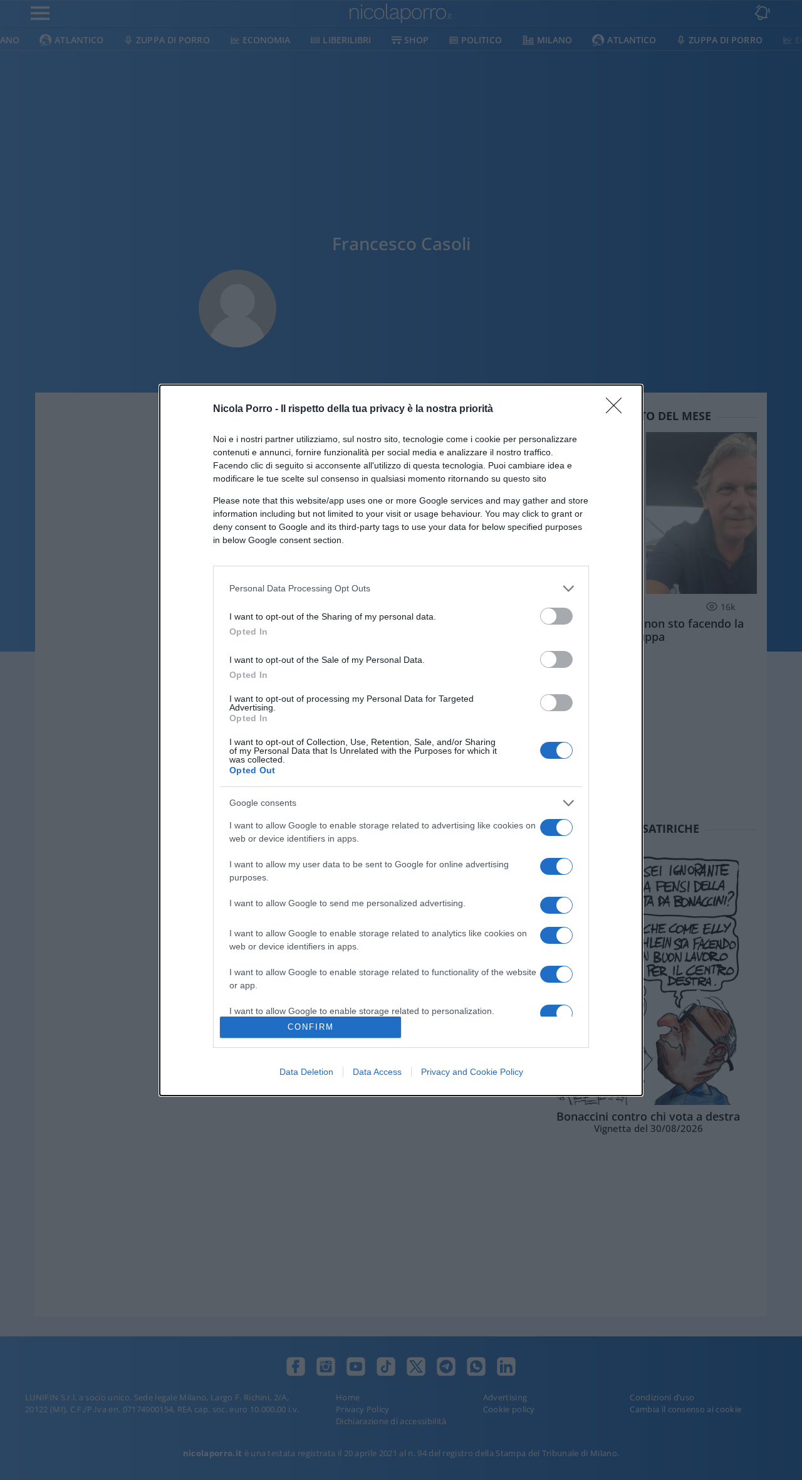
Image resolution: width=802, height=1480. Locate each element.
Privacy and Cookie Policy (472, 1072)
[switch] (556, 616)
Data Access (377, 1072)
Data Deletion (306, 1072)
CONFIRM (311, 1027)
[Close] (618, 409)
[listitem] (401, 588)
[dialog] (401, 740)
